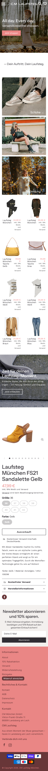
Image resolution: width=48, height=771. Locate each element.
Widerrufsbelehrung (12, 670)
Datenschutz (8, 698)
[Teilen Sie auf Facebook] (4, 597)
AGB (4, 694)
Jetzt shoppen (11, 33)
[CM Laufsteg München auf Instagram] (10, 745)
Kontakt (6, 690)
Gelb (7, 522)
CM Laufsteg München (29, 768)
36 (6, 503)
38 (23, 503)
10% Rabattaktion (11, 661)
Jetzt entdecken (12, 391)
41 (15, 510)
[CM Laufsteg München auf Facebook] (4, 745)
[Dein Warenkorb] (45, 4)
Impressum (7, 702)
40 (6, 510)
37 (15, 503)
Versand (5, 493)
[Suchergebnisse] (40, 4)
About (5, 657)
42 (23, 510)
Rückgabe (7, 674)
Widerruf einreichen (13, 678)
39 (32, 503)
